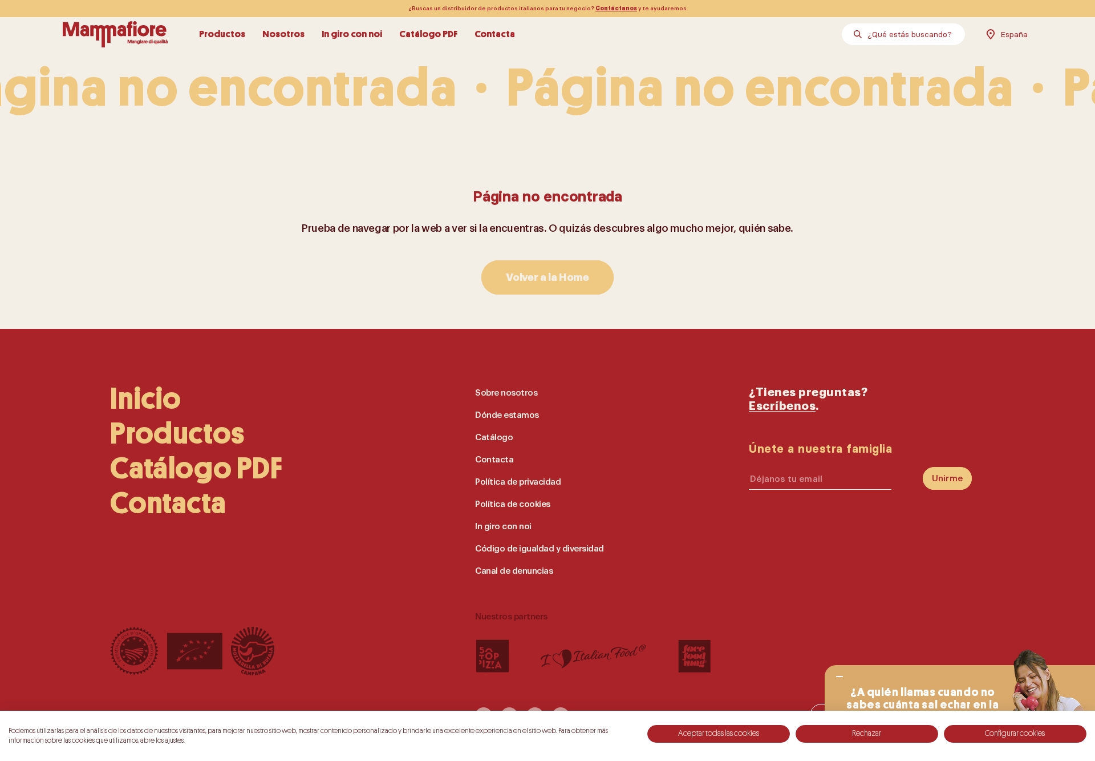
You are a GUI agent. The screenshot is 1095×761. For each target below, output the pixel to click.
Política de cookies (512, 504)
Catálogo (494, 437)
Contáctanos (616, 8)
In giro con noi (352, 34)
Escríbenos (782, 406)
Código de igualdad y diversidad (539, 549)
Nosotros (283, 34)
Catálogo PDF (428, 34)
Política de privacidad (518, 482)
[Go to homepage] (115, 34)
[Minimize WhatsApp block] (839, 676)
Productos (222, 34)
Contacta (494, 34)
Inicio (145, 399)
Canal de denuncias (514, 571)
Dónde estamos (507, 415)
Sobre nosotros (506, 393)
